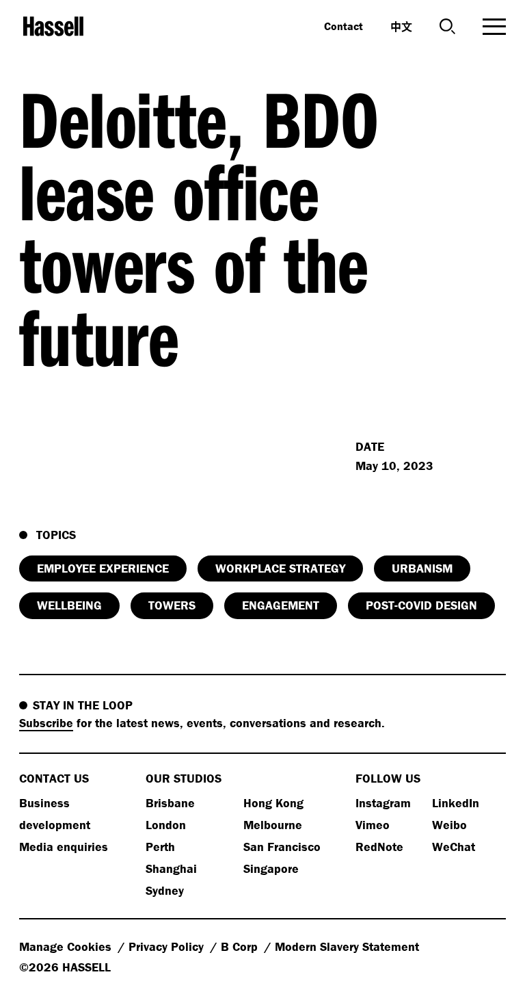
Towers (172, 605)
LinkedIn (455, 803)
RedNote (379, 846)
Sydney (165, 890)
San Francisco (282, 846)
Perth (160, 846)
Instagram (383, 803)
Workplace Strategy (280, 568)
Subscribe (46, 723)
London (166, 825)
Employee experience (103, 568)
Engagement (280, 605)
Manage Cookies (67, 946)
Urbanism (422, 568)
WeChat (453, 846)
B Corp (241, 946)
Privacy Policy (168, 946)
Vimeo (372, 825)
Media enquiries (63, 846)
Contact (343, 26)
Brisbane (170, 803)
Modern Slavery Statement (347, 946)
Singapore (271, 868)
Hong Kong (273, 803)
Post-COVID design (421, 605)
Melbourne (272, 825)
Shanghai (171, 868)
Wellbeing (69, 605)
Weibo (449, 825)
